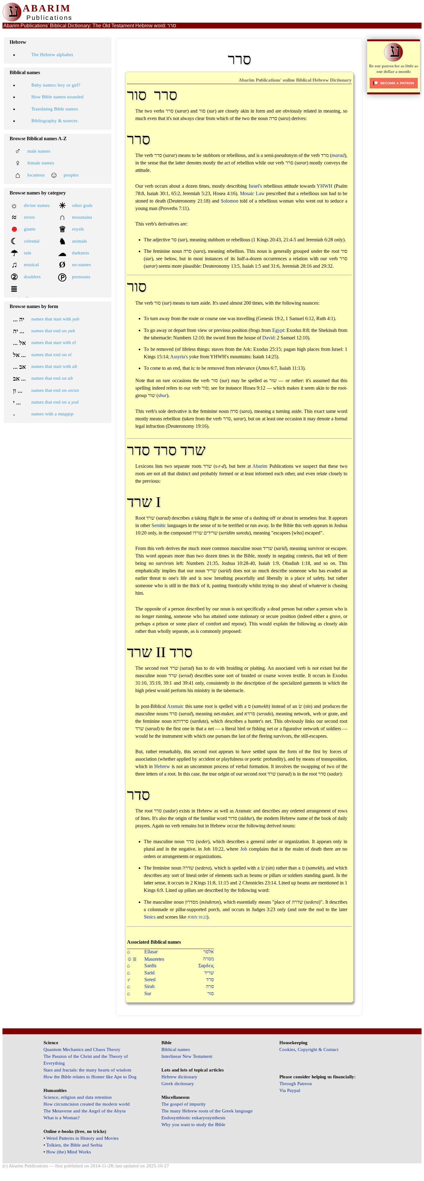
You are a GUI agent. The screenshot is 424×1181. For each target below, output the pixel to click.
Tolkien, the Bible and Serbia (74, 1145)
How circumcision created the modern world (86, 1104)
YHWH (324, 186)
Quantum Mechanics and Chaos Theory (81, 1049)
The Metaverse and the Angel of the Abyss (84, 1110)
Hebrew (162, 766)
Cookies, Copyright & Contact (308, 1049)
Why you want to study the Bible (193, 1124)
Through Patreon (295, 1083)
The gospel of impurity (183, 1104)
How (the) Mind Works (68, 1151)
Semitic (158, 525)
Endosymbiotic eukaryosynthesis (193, 1117)
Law (260, 193)
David (268, 337)
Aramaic (175, 706)
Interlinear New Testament (186, 1056)
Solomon (229, 201)
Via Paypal (289, 1090)
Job (243, 849)
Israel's (255, 186)
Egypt (278, 330)
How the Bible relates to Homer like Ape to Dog (90, 1076)
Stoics (150, 916)
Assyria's (179, 356)
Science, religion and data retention (77, 1097)
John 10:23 (197, 917)
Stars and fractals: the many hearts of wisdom (87, 1069)
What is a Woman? (61, 1117)
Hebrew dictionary (179, 1076)
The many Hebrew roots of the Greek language (207, 1110)
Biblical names (175, 1049)
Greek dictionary (177, 1083)
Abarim (259, 466)
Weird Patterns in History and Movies (82, 1138)
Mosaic (247, 193)
